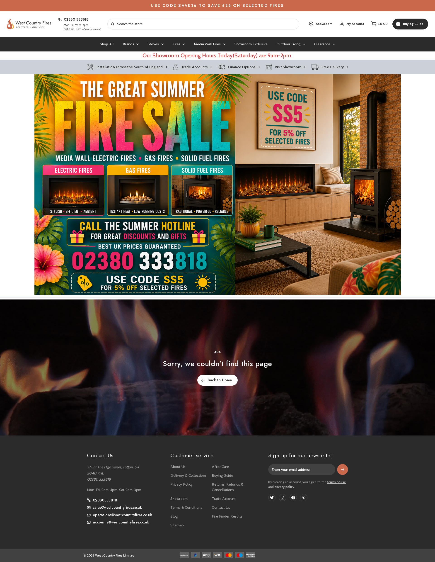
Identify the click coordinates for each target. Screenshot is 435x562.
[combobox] (203, 24)
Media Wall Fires (207, 44)
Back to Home (220, 380)
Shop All (107, 44)
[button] (217, 184)
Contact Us (221, 507)
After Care (220, 467)
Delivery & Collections (188, 475)
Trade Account (224, 498)
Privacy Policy (181, 484)
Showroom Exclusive (251, 44)
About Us (178, 467)
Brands (128, 44)
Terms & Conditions (186, 507)
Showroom (179, 498)
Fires (177, 44)
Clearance (322, 44)
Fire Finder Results (227, 516)
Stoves (153, 44)
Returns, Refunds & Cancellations (227, 487)
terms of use (336, 482)
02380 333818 (76, 19)
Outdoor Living (288, 44)
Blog (174, 516)
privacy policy (284, 487)
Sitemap (177, 525)
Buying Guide (222, 475)
